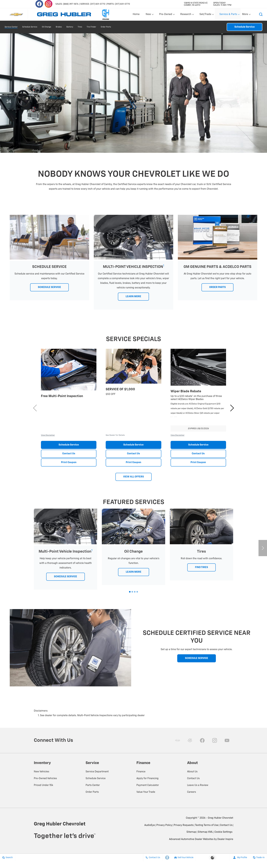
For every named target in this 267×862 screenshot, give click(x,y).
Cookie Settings (223, 832)
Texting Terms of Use (206, 825)
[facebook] (39, 4)
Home (136, 14)
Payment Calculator (147, 785)
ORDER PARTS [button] (217, 287)
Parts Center (93, 785)
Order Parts (106, 27)
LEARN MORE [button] (133, 296)
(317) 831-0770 (97, 4)
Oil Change (46, 27)
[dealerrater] (189, 740)
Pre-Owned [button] (165, 15)
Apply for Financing (147, 778)
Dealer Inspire (225, 839)
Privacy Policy (164, 825)
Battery (69, 27)
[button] (261, 14)
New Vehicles (41, 771)
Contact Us (68, 453)
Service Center (11, 27)
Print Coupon (68, 462)
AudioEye (149, 825)
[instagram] (48, 4)
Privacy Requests (183, 825)
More (245, 15)
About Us (192, 771)
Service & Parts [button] (228, 15)
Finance (140, 771)
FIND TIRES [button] (201, 567)
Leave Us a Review (197, 785)
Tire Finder (91, 27)
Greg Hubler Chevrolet (220, 818)
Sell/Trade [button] (205, 15)
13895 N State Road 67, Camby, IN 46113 (196, 4)
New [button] (149, 15)
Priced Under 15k (43, 785)
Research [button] (185, 15)
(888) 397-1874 (70, 4)
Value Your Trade (145, 792)
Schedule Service (29, 27)
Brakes (59, 27)
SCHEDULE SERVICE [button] (49, 287)
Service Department (97, 771)
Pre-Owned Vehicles (45, 778)
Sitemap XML (205, 832)
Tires (80, 27)
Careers (191, 792)
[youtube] (227, 740)
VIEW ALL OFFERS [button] (133, 477)
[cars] (177, 740)
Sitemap (191, 832)
